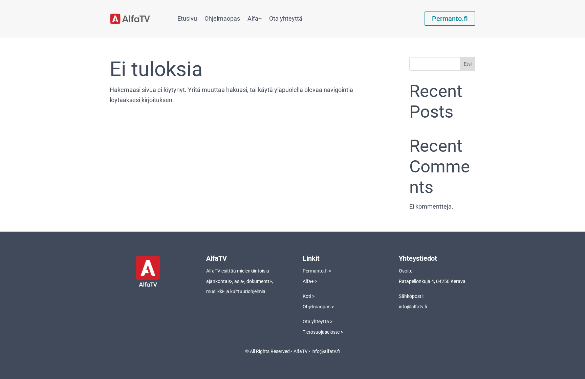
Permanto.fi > (317, 271)
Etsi (468, 64)
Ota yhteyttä (285, 18)
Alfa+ (254, 18)
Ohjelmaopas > (318, 306)
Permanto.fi (450, 19)
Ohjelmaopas (222, 18)
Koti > (309, 296)
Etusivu (187, 18)
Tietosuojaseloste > (323, 332)
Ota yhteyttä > (317, 321)
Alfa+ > (310, 281)
